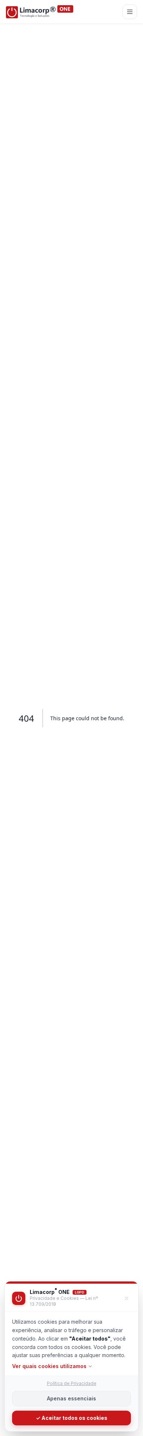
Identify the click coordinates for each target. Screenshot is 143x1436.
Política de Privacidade (71, 1383)
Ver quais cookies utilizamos (49, 1366)
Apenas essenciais (71, 1398)
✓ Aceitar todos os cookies (71, 1418)
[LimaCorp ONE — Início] (39, 11)
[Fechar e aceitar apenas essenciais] (126, 1298)
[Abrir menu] (129, 11)
